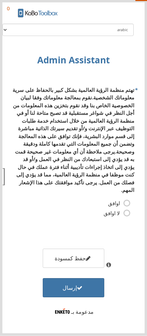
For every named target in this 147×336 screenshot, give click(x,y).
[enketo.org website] (62, 311)
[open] (4, 176)
